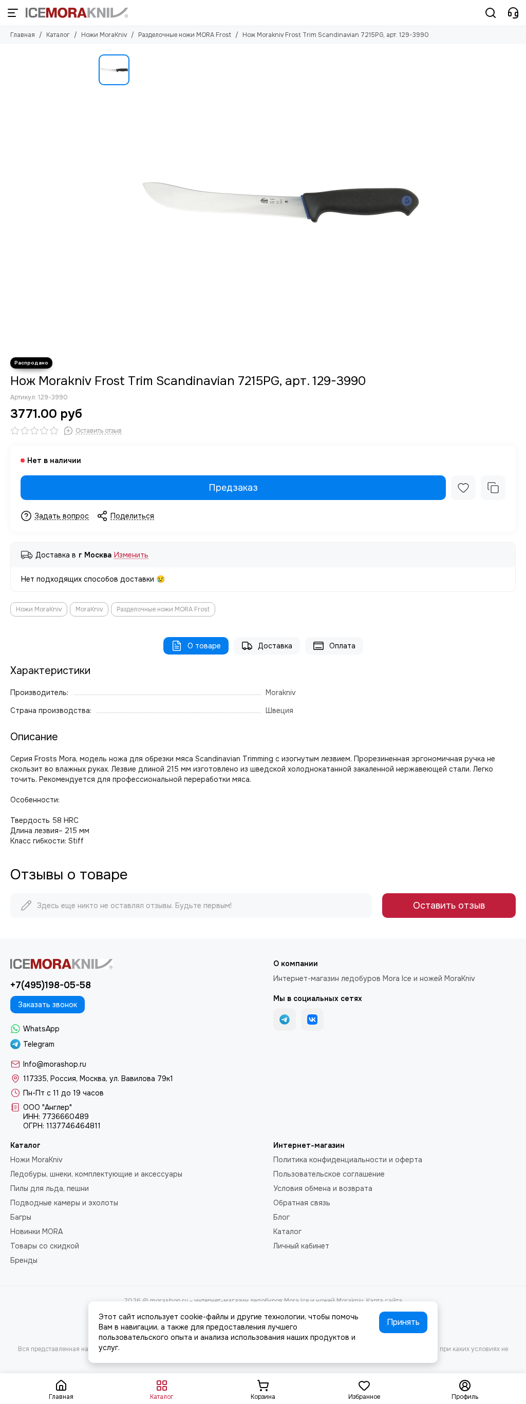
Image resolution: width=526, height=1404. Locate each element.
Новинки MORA (36, 1231)
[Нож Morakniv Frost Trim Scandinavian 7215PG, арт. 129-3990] (281, 200)
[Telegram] (284, 1019)
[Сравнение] (493, 487)
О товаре (204, 645)
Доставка (275, 645)
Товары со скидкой (44, 1246)
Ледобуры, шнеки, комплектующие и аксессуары (96, 1174)
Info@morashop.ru (54, 1064)
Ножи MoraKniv (104, 35)
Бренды (23, 1260)
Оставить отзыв (449, 905)
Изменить (131, 555)
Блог (281, 1217)
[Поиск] (490, 13)
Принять (403, 1322)
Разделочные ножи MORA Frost (184, 35)
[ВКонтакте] (312, 1019)
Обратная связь (301, 1202)
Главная (22, 35)
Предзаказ (233, 487)
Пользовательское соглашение (329, 1174)
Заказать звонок (47, 1004)
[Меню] (13, 13)
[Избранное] (463, 487)
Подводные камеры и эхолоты (64, 1202)
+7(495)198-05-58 (50, 985)
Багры (20, 1217)
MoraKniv (89, 609)
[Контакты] (513, 13)
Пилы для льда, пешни (49, 1188)
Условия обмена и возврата (322, 1188)
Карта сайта (384, 1301)
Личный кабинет (301, 1246)
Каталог (58, 35)
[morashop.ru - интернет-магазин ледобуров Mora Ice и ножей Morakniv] (77, 13)
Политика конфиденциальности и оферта (347, 1159)
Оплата (342, 645)
